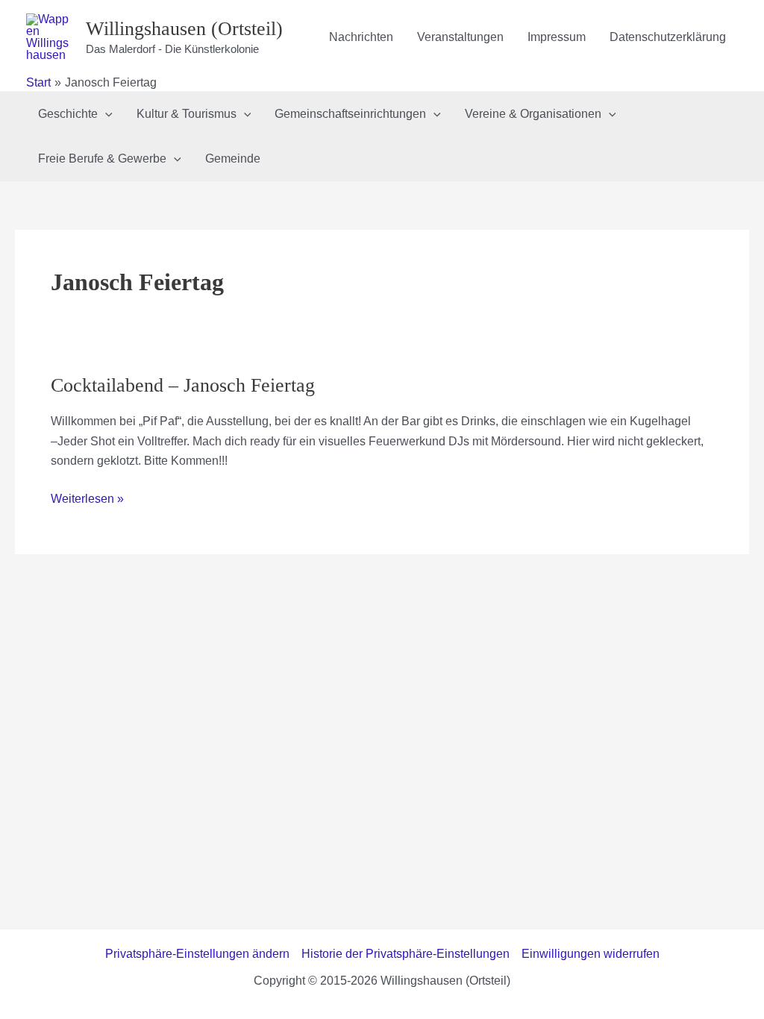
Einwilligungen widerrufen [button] (591, 953)
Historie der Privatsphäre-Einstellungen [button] (405, 953)
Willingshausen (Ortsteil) (184, 29)
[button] (105, 114)
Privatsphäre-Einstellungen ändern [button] (197, 953)
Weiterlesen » (87, 500)
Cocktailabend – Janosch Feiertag (183, 385)
